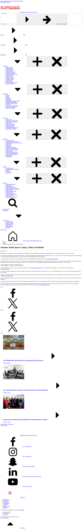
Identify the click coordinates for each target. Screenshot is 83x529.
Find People (5, 501)
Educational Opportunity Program (13, 101)
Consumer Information (10, 193)
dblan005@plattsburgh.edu (44, 284)
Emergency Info (6, 500)
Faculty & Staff (9, 225)
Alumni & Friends (9, 226)
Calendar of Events (10, 140)
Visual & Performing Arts (11, 147)
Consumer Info (6, 503)
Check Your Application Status (12, 105)
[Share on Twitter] (13, 308)
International (8, 98)
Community (8, 227)
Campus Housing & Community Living (14, 142)
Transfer (7, 96)
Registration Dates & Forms (11, 103)
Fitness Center (9, 171)
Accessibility (5, 504)
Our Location (8, 146)
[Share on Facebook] (13, 298)
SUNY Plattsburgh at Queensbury (13, 188)
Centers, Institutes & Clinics (11, 187)
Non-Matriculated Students (11, 102)
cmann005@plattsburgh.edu (52, 258)
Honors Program (9, 75)
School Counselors (9, 224)
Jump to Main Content (11, 1)
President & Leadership (10, 184)
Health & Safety (9, 150)
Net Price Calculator (10, 125)
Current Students (9, 221)
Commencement (9, 155)
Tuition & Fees (9, 119)
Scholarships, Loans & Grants (12, 120)
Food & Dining (9, 143)
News (4, 241)
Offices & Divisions (10, 186)
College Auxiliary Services (11, 194)
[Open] (47, 61)
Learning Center (9, 81)
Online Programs (9, 68)
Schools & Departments (10, 72)
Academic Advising (10, 79)
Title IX (4, 505)
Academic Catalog (9, 76)
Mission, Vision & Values (11, 191)
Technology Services (10, 83)
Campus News (9, 185)
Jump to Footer (20, 1)
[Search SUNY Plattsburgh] (13, 207)
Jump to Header (4, 1)
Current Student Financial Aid (12, 127)
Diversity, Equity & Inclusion (12, 149)
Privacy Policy (6, 513)
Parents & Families (9, 222)
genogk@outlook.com (5, 269)
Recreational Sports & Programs (12, 169)
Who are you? (6, 220)
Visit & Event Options (10, 108)
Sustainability (8, 156)
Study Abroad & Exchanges (11, 82)
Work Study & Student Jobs (11, 121)
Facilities (7, 170)
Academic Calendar (10, 77)
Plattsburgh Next (9, 190)
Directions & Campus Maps (11, 197)
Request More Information (11, 106)
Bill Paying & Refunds (10, 124)
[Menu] (37, 12)
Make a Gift (5, 210)
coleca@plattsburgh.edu (8, 275)
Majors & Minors (9, 67)
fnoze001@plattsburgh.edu (36, 267)
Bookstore (5, 507)
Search (3, 24)
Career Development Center (11, 74)
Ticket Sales (8, 172)
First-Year (8, 95)
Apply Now (8, 104)
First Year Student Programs (11, 154)
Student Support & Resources (12, 153)
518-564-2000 (21, 510)
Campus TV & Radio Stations (12, 148)
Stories (4, 243)
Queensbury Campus (10, 73)
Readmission (8, 99)
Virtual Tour (8, 145)
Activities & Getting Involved (12, 141)
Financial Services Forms (11, 128)
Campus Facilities (9, 196)
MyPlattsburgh (6, 209)
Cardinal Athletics (9, 168)
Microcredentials (9, 70)
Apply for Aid (8, 123)
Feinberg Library (9, 80)
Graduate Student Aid (10, 126)
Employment (5, 499)
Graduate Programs (10, 69)
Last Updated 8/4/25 (5, 517)
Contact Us (5, 514)
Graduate (7, 97)
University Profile (9, 192)
